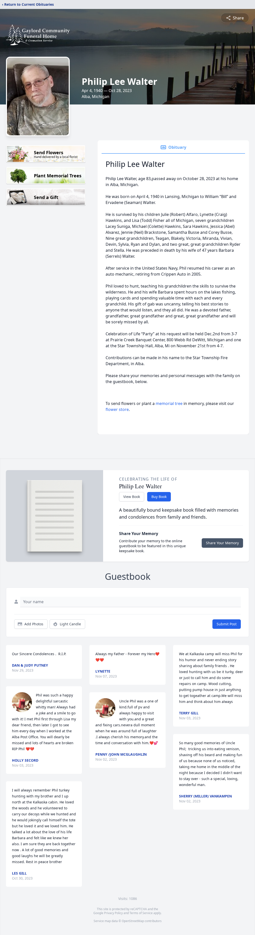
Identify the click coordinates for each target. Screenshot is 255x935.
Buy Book (159, 496)
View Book (131, 496)
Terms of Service (141, 913)
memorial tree (169, 403)
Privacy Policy (113, 913)
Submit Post (227, 624)
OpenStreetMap (133, 921)
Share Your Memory (222, 543)
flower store (117, 409)
